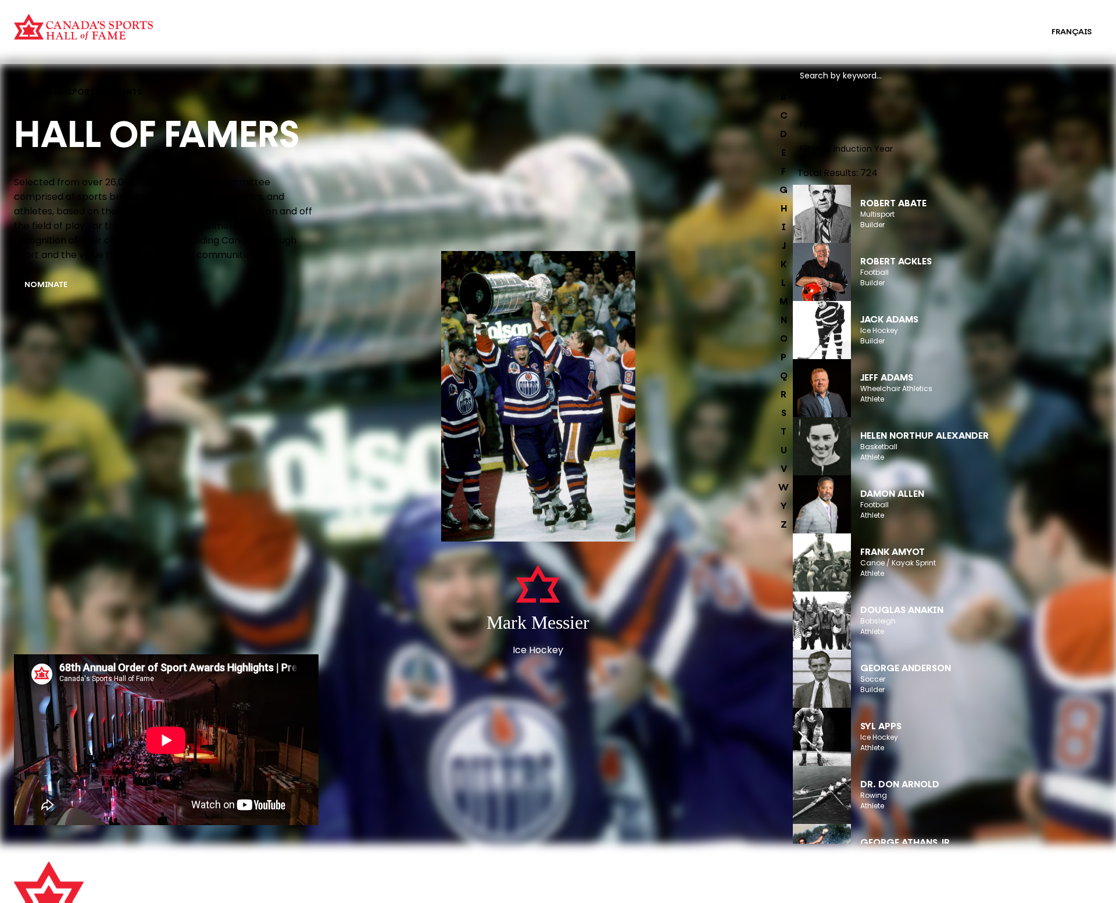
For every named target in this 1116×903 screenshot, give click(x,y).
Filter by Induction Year (846, 149)
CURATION (270, 24)
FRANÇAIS (1071, 32)
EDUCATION (566, 24)
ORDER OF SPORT (283, 39)
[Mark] (538, 397)
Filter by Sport (827, 100)
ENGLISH (1011, 32)
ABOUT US (307, 876)
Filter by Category (836, 124)
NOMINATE (45, 285)
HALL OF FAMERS (575, 39)
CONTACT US (314, 892)
